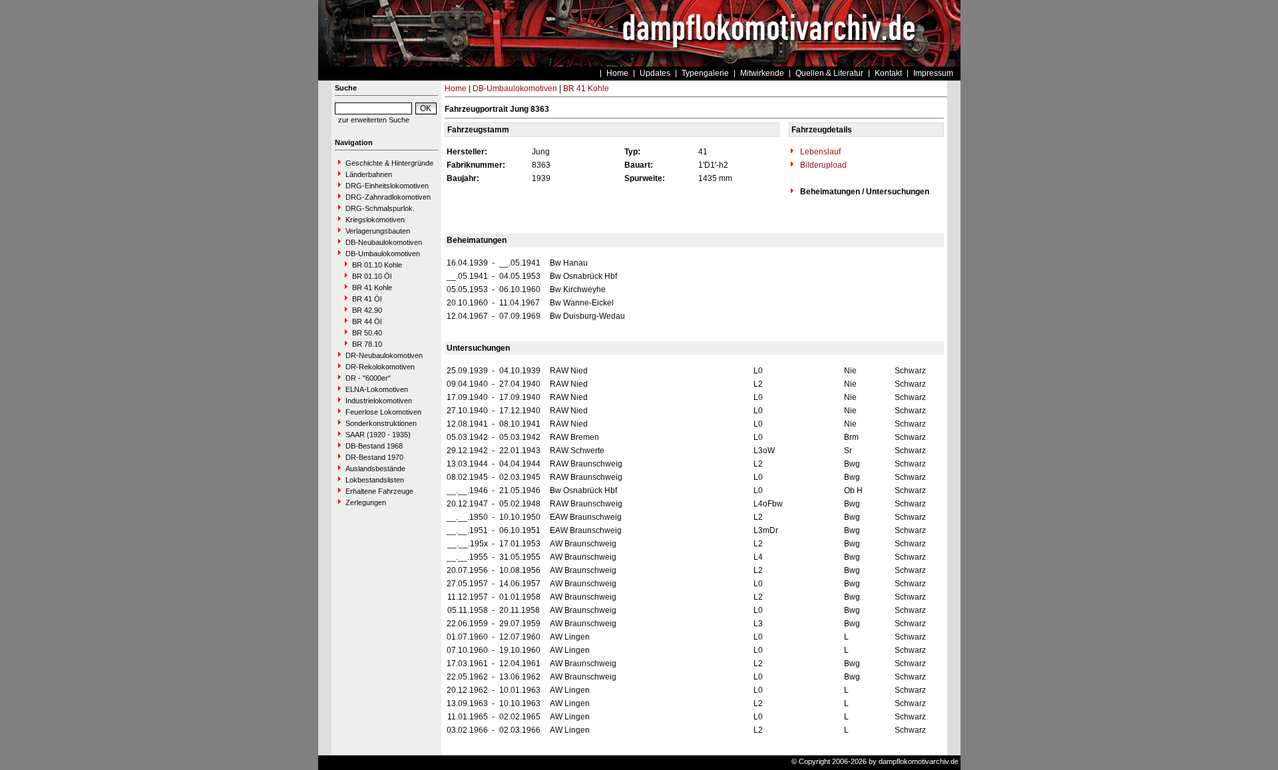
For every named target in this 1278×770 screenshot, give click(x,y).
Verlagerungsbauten (377, 231)
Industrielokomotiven (378, 401)
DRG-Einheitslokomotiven (387, 186)
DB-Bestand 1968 (374, 446)
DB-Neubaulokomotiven (383, 242)
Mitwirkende (762, 73)
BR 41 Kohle (372, 287)
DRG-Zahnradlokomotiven (388, 197)
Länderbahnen (368, 174)
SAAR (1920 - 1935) (378, 435)
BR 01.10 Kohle (377, 265)
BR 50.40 (367, 333)
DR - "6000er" (368, 378)
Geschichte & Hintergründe (389, 163)
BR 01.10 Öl (371, 276)
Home (617, 73)
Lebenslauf (819, 151)
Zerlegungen (365, 502)
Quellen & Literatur (829, 73)
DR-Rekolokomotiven (380, 367)
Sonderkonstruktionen (381, 423)
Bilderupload (822, 165)
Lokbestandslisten (374, 480)
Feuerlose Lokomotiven (383, 412)
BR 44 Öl (366, 321)
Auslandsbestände (375, 469)
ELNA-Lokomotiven (376, 389)
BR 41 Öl (366, 299)
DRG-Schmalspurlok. (380, 208)
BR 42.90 (367, 310)
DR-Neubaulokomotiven (384, 355)
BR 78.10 (367, 344)
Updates (655, 73)
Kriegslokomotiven (375, 220)
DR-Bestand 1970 (374, 457)
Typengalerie (705, 73)
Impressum (933, 73)
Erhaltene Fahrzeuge (379, 491)
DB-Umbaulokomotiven (382, 254)
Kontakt (888, 73)
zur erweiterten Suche (373, 120)
